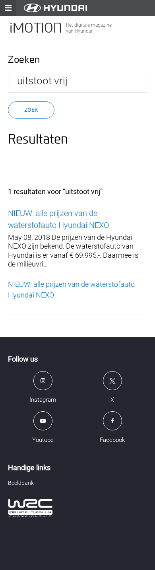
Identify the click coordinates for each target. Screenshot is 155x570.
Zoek (31, 110)
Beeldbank (21, 483)
